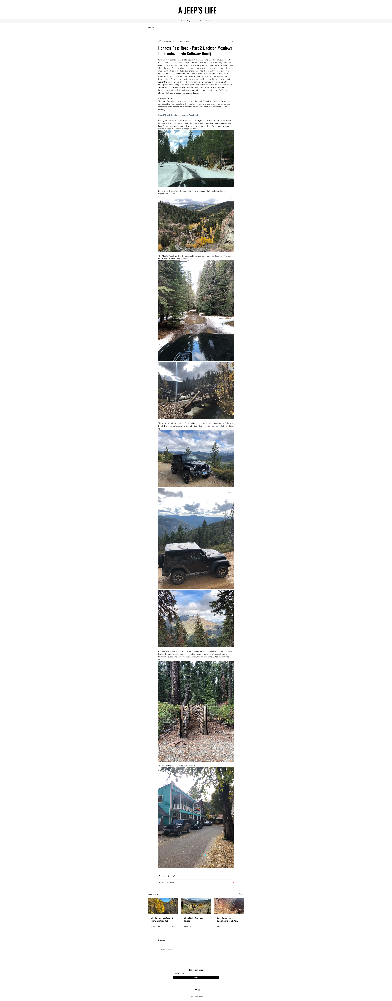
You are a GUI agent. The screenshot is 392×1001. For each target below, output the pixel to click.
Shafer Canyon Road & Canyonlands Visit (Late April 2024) (227, 919)
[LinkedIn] (199, 990)
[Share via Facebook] (159, 876)
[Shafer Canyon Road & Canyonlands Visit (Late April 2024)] (229, 906)
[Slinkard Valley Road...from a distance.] (196, 906)
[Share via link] (174, 876)
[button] (241, 27)
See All (241, 894)
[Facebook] (193, 990)
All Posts (151, 27)
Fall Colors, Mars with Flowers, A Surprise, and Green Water (162, 919)
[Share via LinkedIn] (169, 876)
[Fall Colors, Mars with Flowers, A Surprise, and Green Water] (163, 906)
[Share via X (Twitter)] (164, 876)
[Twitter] (196, 990)
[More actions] (232, 41)
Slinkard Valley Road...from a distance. (194, 919)
